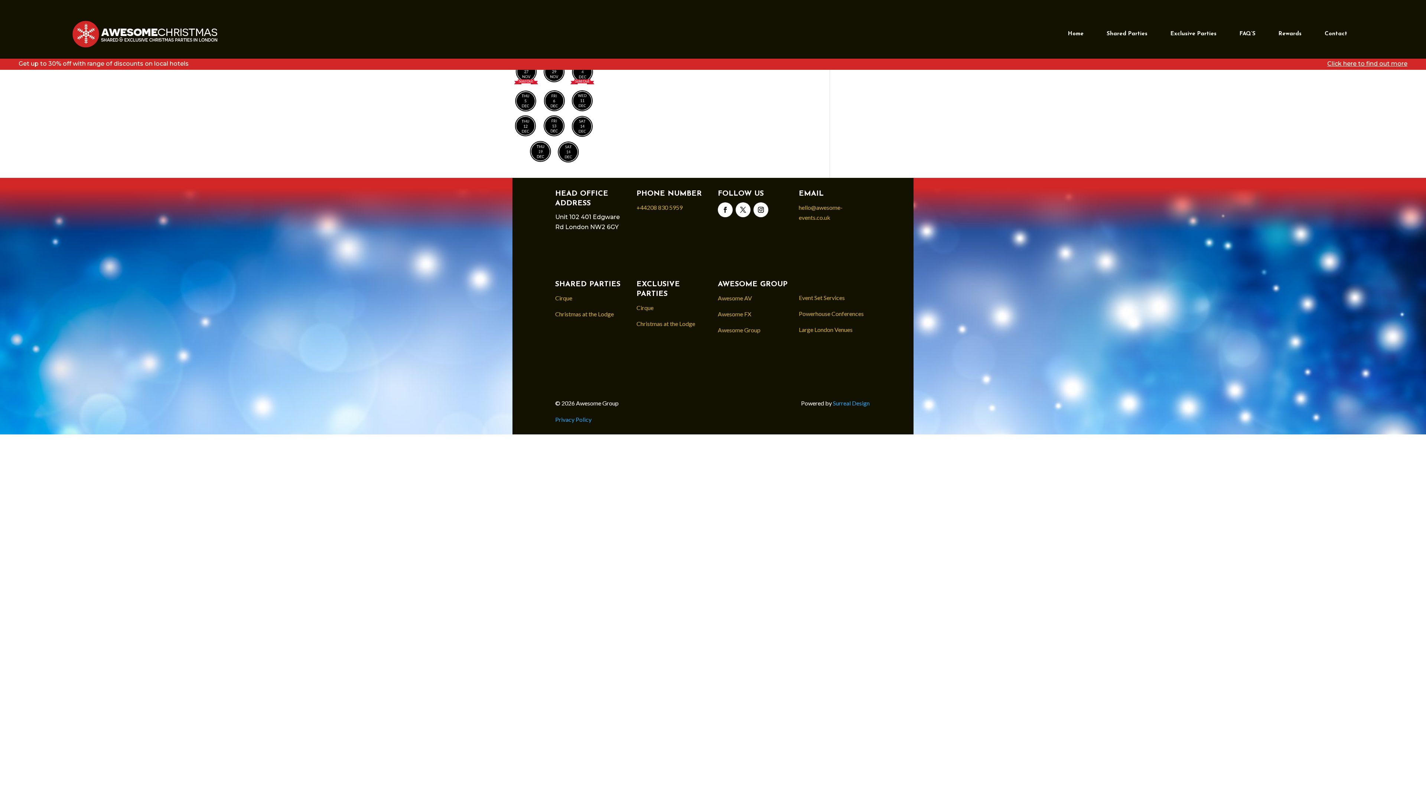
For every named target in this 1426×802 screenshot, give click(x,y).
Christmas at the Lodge (584, 313)
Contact (1336, 34)
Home (1076, 34)
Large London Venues (826, 329)
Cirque (563, 297)
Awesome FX (734, 313)
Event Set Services (822, 297)
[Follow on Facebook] (725, 209)
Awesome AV (735, 297)
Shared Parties (1127, 34)
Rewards (1290, 34)
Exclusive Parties (1194, 34)
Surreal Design (852, 403)
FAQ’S (1248, 34)
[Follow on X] (743, 209)
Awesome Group (739, 329)
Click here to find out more (1367, 63)
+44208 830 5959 (660, 207)
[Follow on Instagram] (760, 209)
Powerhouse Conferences (831, 313)
